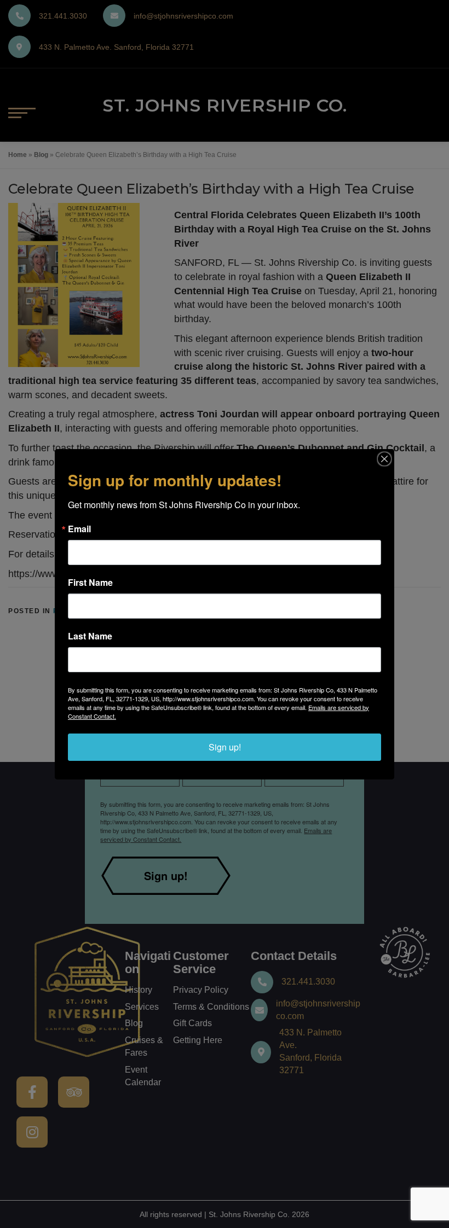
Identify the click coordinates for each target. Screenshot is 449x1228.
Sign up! (225, 747)
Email (79, 529)
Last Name (90, 636)
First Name (90, 582)
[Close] (384, 458)
